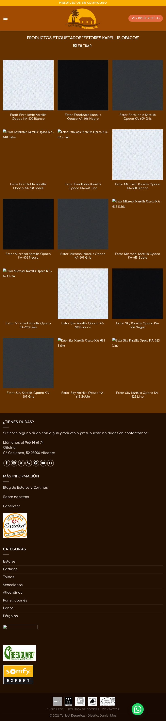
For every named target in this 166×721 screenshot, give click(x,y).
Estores (9, 561)
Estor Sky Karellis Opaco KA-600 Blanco (82, 325)
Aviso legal (56, 709)
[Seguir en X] (21, 463)
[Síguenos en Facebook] (6, 463)
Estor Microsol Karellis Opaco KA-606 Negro (28, 255)
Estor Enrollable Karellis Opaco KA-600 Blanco (28, 116)
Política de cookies (83, 709)
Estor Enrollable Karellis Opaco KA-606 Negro (83, 116)
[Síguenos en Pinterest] (36, 463)
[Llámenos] (28, 463)
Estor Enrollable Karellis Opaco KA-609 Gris (137, 116)
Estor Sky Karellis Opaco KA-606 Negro (137, 325)
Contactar (11, 506)
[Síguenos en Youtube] (43, 463)
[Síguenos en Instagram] (14, 463)
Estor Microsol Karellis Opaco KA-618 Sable (137, 255)
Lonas (8, 608)
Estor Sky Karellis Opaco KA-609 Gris (28, 394)
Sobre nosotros (16, 497)
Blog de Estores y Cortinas (25, 487)
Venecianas (13, 585)
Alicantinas (12, 592)
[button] (138, 709)
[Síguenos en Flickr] (50, 463)
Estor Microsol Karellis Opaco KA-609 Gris (82, 255)
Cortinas (10, 569)
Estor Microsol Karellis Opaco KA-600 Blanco (137, 186)
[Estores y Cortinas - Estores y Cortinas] (83, 18)
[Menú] (5, 18)
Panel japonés (15, 600)
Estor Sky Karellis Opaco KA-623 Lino (137, 394)
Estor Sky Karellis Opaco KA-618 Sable (82, 394)
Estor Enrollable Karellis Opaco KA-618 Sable (28, 186)
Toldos (8, 577)
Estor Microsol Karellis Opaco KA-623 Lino (28, 325)
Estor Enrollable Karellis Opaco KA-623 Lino (83, 186)
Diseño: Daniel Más (102, 715)
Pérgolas (10, 616)
